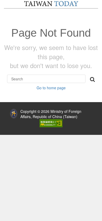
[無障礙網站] (51, 122)
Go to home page (51, 87)
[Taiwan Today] (51, 3)
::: (3, 110)
